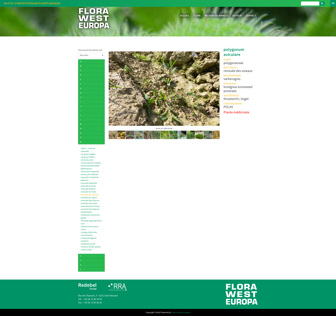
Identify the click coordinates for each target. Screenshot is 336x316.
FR (333, 3)
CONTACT (251, 15)
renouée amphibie (89, 183)
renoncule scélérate (89, 174)
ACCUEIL (184, 15)
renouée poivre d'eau (90, 206)
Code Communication (180, 312)
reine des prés (87, 160)
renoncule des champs (91, 163)
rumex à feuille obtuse (91, 246)
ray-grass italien (88, 157)
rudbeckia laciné (88, 244)
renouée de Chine (88, 191)
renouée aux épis (88, 186)
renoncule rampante (90, 171)
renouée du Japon (89, 197)
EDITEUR (237, 15)
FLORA (197, 15)
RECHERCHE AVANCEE (216, 15)
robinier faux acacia (89, 226)
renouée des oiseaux (90, 194)
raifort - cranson (88, 148)
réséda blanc (86, 212)
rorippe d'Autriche (89, 232)
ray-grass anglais (88, 154)
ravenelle (85, 151)
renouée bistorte (88, 189)
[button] (111, 89)
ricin (83, 223)
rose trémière (87, 235)
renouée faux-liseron (90, 200)
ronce (83, 229)
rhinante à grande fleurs (91, 220)
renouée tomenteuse (90, 209)
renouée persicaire (89, 203)
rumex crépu (86, 249)
